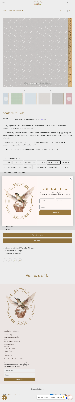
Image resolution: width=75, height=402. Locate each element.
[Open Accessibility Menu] (4, 397)
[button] (70, 397)
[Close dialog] (70, 178)
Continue (55, 213)
